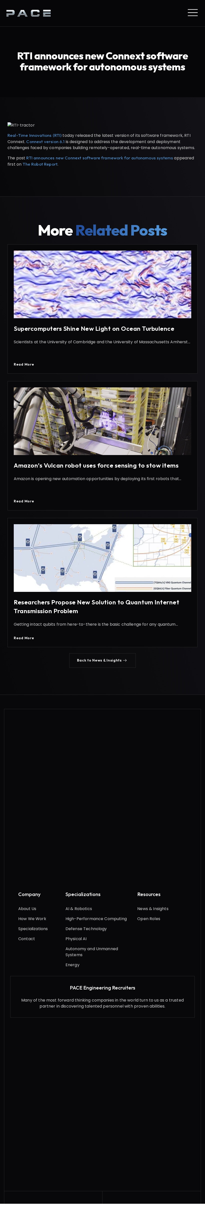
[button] (102, 660)
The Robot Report (40, 164)
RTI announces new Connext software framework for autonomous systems (99, 157)
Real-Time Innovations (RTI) (35, 135)
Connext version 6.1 (45, 141)
